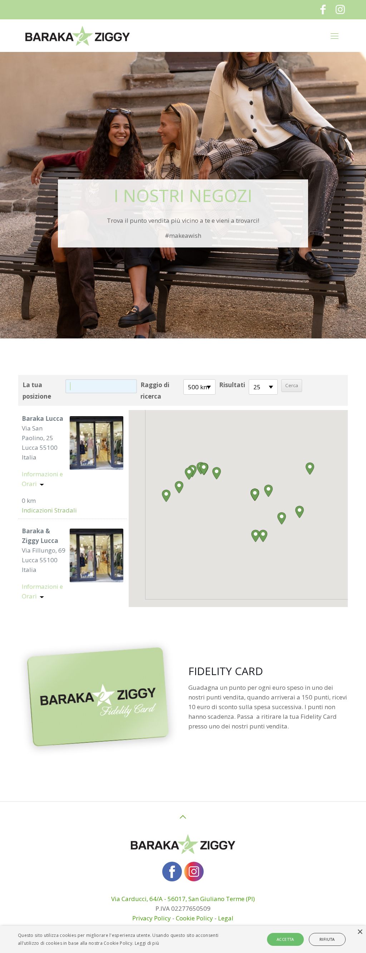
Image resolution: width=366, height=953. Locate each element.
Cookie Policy (194, 918)
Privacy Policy (151, 918)
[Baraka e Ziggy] (77, 35)
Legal (225, 918)
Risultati (232, 385)
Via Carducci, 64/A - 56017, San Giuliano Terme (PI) (183, 899)
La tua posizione (37, 390)
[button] (255, 495)
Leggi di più (147, 943)
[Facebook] (323, 9)
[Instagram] (340, 9)
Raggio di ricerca (154, 390)
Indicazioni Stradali (49, 510)
